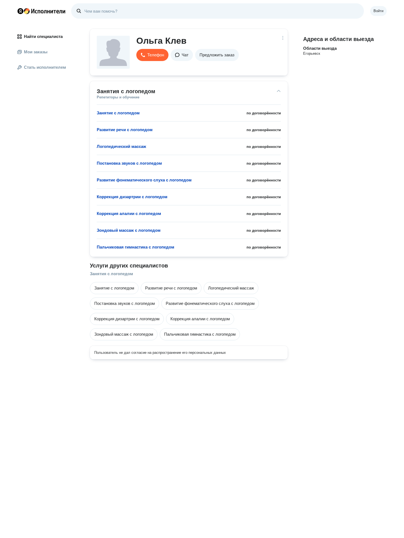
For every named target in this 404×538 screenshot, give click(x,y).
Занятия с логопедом (111, 273)
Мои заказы (36, 51)
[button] (152, 55)
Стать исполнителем (45, 67)
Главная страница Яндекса (20, 11)
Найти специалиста (43, 36)
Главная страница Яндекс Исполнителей (41, 11)
